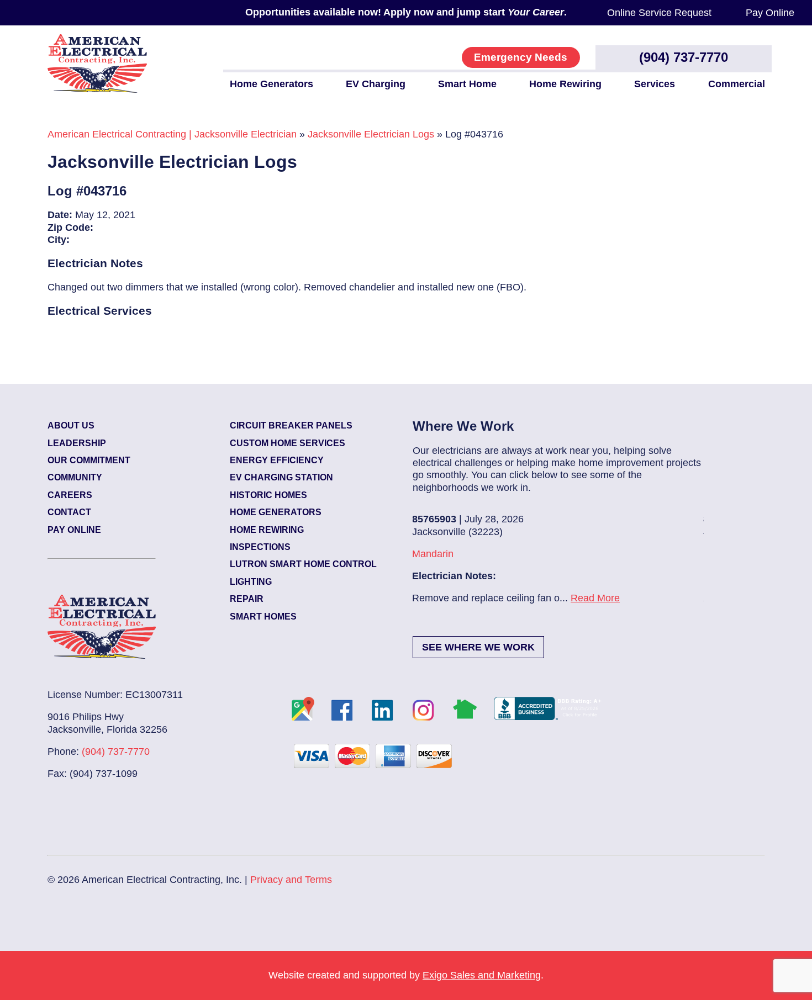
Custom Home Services (287, 443)
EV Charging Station (281, 477)
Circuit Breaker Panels (291, 425)
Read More (595, 598)
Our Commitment (89, 460)
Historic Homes (268, 495)
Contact (69, 512)
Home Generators (271, 83)
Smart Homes (263, 616)
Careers (70, 495)
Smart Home (467, 83)
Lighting (251, 581)
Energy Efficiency (277, 460)
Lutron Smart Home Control (303, 564)
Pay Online (770, 12)
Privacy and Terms (291, 879)
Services (654, 83)
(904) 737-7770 (683, 57)
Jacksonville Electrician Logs (371, 134)
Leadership (77, 443)
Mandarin (433, 553)
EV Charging (375, 83)
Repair (246, 599)
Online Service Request (659, 12)
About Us (71, 425)
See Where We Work (478, 647)
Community (75, 477)
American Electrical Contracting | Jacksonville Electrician (172, 134)
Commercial (736, 83)
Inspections (260, 547)
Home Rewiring (565, 83)
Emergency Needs (520, 57)
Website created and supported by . (406, 975)
